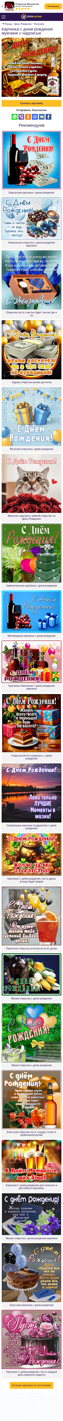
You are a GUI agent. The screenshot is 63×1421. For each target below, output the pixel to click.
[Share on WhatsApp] (14, 117)
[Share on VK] (42, 117)
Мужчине (39, 24)
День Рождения (23, 24)
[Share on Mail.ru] (35, 117)
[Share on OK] (28, 117)
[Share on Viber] (21, 117)
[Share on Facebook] (48, 117)
